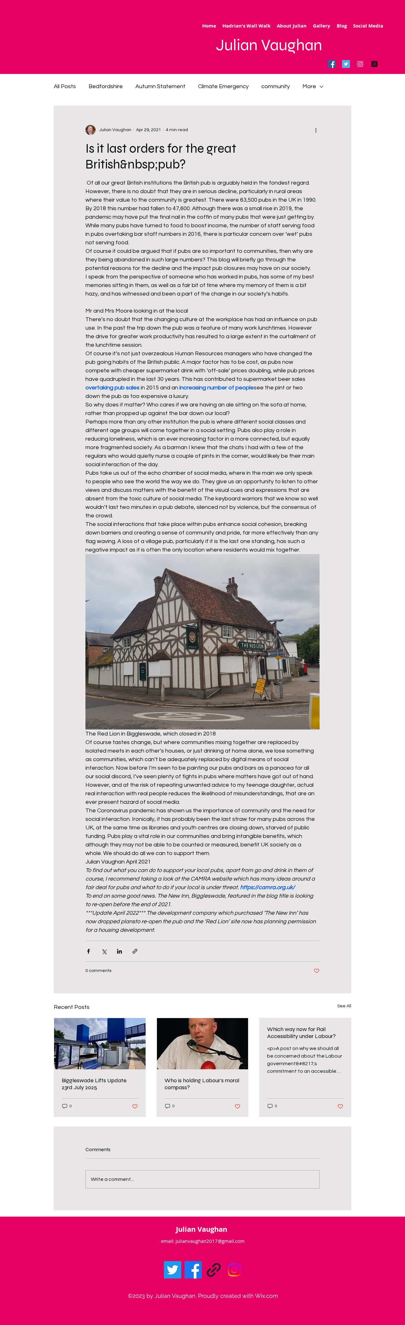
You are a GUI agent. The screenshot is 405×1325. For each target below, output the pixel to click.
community (275, 86)
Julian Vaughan (269, 45)
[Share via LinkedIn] (119, 951)
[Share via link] (135, 951)
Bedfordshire (106, 86)
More (309, 86)
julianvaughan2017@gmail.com (210, 1241)
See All (344, 1006)
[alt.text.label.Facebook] (193, 1270)
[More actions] (316, 130)
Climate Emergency (223, 86)
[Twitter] (346, 64)
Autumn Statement (160, 86)
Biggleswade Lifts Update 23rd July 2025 (94, 1084)
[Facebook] (332, 64)
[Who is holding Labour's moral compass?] (202, 1043)
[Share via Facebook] (88, 951)
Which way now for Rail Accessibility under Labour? (301, 1033)
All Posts (65, 86)
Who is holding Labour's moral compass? (202, 1084)
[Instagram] (360, 64)
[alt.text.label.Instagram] (234, 1270)
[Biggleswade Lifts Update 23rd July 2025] (100, 1043)
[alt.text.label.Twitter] (172, 1270)
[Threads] (374, 64)
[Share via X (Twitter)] (104, 951)
